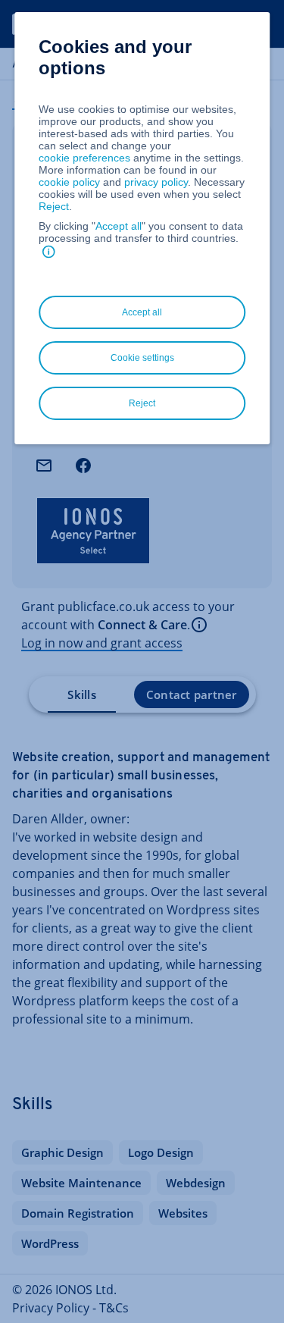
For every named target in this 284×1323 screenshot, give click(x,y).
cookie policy (69, 182)
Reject (54, 206)
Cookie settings (142, 358)
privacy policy (156, 182)
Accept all (118, 226)
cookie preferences (84, 158)
